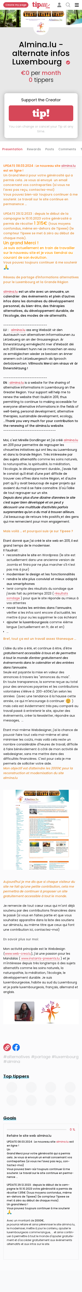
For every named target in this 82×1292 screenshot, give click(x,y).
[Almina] (7, 1047)
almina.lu (62, 1141)
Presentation (12, 149)
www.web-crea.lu (18, 953)
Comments (67, 149)
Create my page (15, 5)
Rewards (34, 149)
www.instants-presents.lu (40, 958)
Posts (49, 149)
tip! (41, 113)
